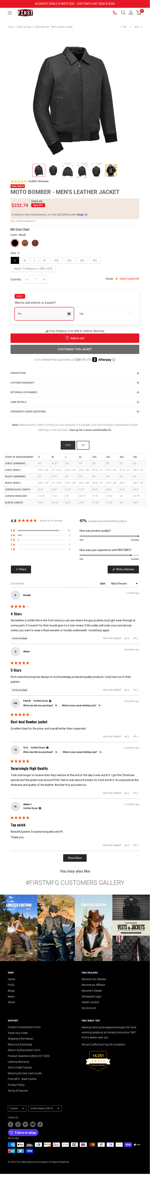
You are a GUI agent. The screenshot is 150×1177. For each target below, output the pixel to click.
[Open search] (123, 13)
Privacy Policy (16, 1084)
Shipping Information (20, 1038)
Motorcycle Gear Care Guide (25, 1073)
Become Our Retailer (94, 979)
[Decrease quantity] (26, 279)
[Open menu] (10, 12)
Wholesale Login (91, 996)
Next (136, 27)
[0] (138, 12)
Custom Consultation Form (24, 1027)
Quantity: (16, 279)
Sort (103, 583)
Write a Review (127, 571)
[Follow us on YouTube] (33, 1124)
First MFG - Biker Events (22, 1079)
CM (83, 445)
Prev (124, 27)
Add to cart (77, 338)
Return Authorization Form (24, 1050)
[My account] (131, 13)
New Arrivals (24, 27)
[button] (138, 12)
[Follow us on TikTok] (40, 1124)
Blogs (11, 990)
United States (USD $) (42, 1108)
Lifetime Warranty (18, 1061)
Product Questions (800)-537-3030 (29, 1056)
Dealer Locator (90, 1002)
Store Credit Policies (20, 1067)
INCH (68, 445)
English (14, 1108)
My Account (89, 1008)
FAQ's (11, 984)
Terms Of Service (18, 1090)
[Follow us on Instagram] (18, 1124)
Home (11, 27)
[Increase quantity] (44, 279)
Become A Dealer (92, 990)
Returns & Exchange (20, 1044)
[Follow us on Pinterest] (25, 1124)
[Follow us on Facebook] (10, 1124)
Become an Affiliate (93, 984)
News (11, 996)
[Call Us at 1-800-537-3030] (115, 12)
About (11, 1002)
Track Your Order (18, 1033)
